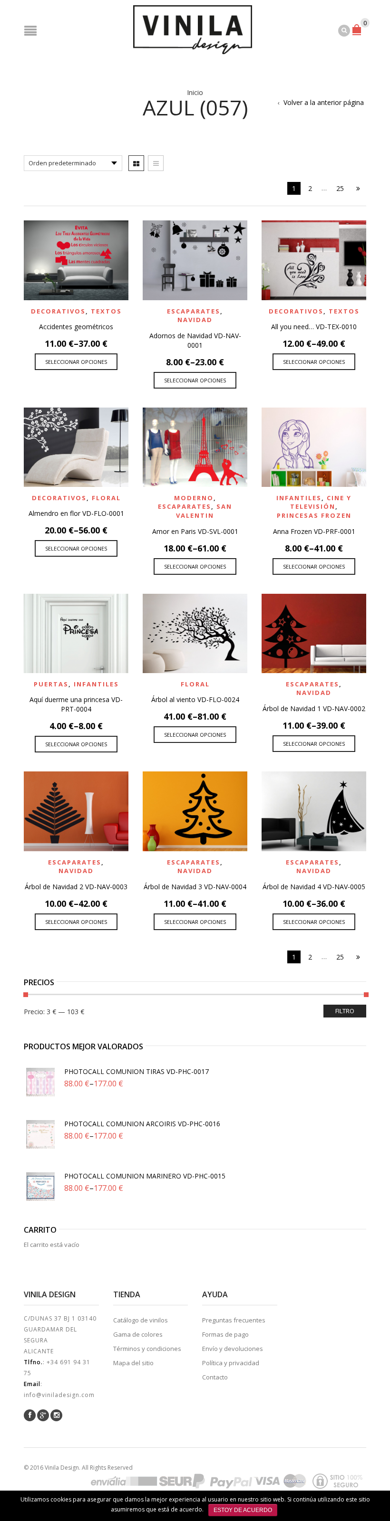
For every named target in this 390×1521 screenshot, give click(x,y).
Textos (106, 311)
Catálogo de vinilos (140, 1320)
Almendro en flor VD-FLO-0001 (76, 513)
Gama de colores (138, 1334)
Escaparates (193, 311)
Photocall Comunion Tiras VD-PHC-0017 (136, 1071)
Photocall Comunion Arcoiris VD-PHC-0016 (142, 1123)
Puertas (51, 684)
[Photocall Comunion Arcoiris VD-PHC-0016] (40, 1134)
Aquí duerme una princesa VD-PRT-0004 (76, 704)
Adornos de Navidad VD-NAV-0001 (195, 340)
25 (340, 188)
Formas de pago (225, 1334)
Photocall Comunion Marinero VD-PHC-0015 (144, 1175)
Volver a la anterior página (323, 102)
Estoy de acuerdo (243, 1510)
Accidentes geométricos (76, 326)
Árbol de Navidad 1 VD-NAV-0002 (314, 708)
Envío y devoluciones (232, 1348)
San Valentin (204, 511)
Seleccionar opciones (76, 361)
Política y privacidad (230, 1363)
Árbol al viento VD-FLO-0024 (195, 699)
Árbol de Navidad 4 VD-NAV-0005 (314, 886)
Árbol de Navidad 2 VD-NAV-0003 (76, 886)
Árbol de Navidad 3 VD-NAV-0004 (195, 886)
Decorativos (58, 311)
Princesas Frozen (314, 515)
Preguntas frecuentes (233, 1320)
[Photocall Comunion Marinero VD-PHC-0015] (40, 1186)
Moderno (194, 498)
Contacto (215, 1377)
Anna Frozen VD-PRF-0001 (314, 531)
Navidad (195, 319)
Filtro (344, 1011)
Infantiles (299, 498)
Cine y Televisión (321, 502)
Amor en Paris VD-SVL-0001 (195, 531)
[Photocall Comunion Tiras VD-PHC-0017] (40, 1082)
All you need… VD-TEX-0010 (314, 326)
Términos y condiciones (147, 1348)
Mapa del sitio (133, 1363)
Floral (106, 498)
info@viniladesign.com (59, 1395)
